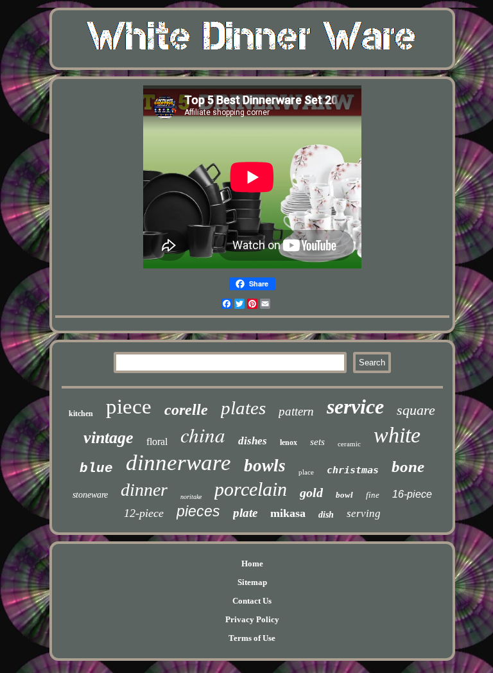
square (416, 410)
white (397, 435)
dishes (252, 441)
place (306, 472)
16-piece (412, 494)
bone (408, 466)
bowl (344, 495)
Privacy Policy (252, 619)
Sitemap (252, 582)
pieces (198, 511)
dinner (144, 490)
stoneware (90, 495)
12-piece (144, 513)
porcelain (250, 489)
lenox (288, 442)
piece (128, 406)
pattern (296, 411)
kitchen (81, 413)
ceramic (349, 444)
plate (245, 513)
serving (364, 513)
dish (326, 515)
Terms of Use (252, 638)
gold (311, 492)
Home (252, 563)
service (355, 406)
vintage (108, 437)
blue (96, 468)
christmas (353, 470)
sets (317, 442)
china (202, 434)
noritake (191, 496)
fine (372, 495)
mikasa (288, 513)
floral (157, 441)
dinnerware (178, 462)
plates (243, 408)
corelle (186, 409)
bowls (265, 465)
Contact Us (252, 601)
